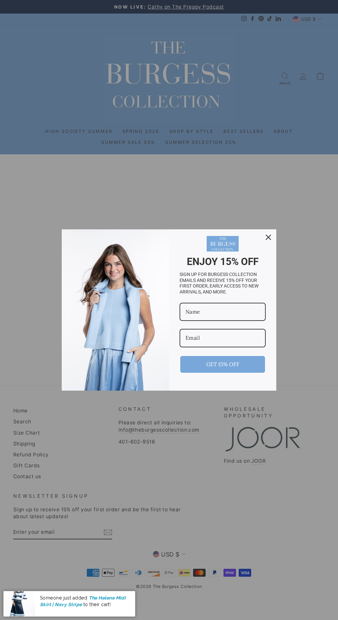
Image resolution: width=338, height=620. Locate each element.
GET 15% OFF (222, 364)
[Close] (268, 237)
